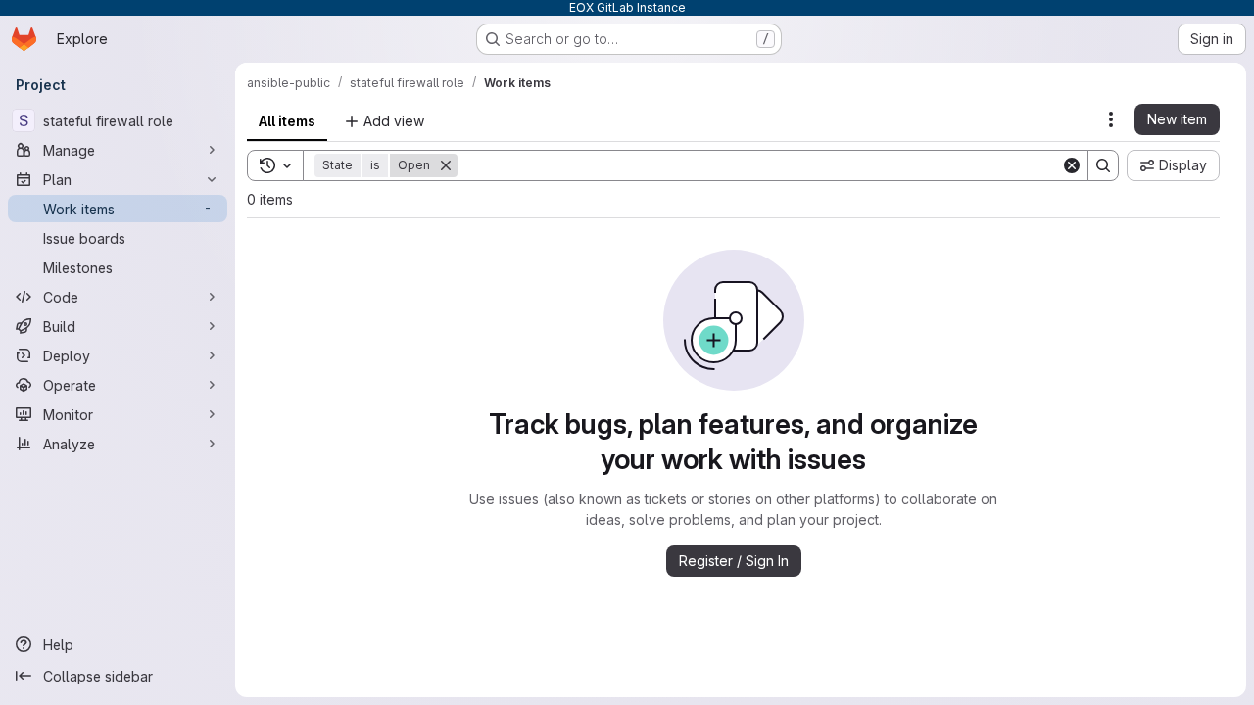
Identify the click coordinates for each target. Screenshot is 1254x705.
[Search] (1103, 165)
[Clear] (1072, 165)
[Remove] (446, 165)
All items (287, 121)
